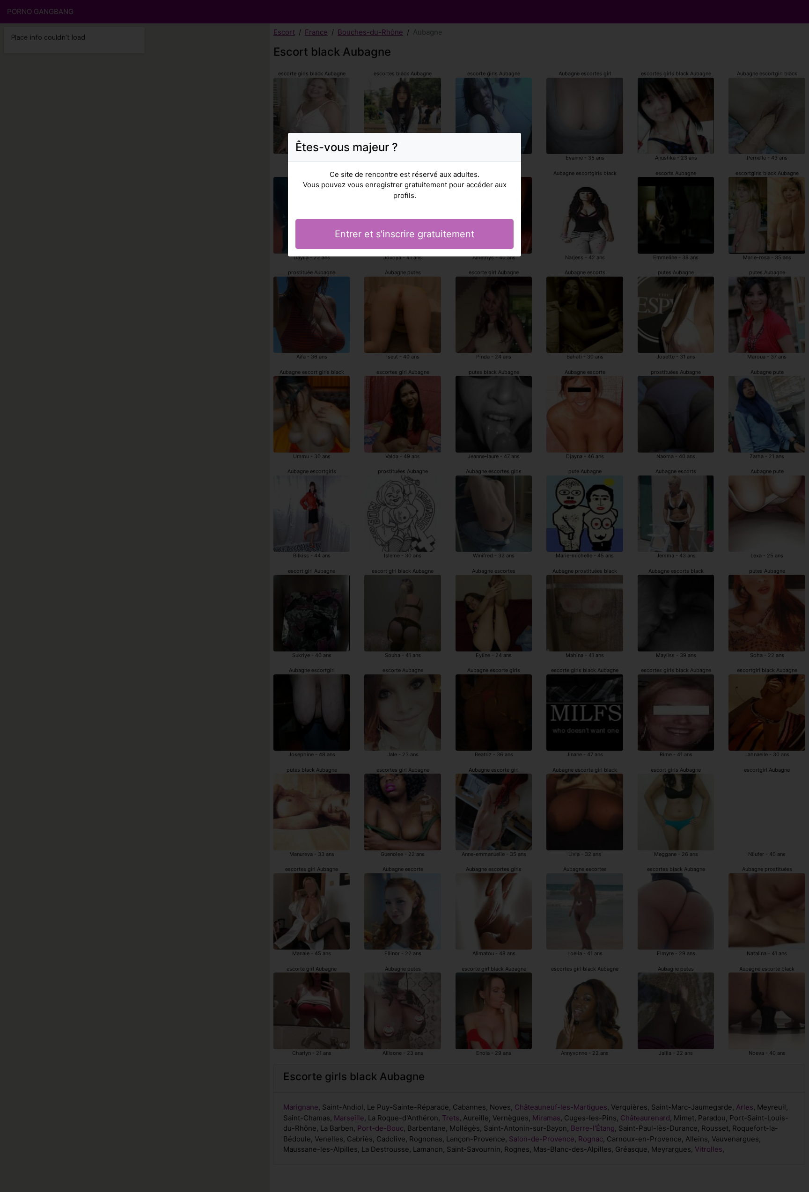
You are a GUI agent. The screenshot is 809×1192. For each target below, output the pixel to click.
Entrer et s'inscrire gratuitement (404, 234)
